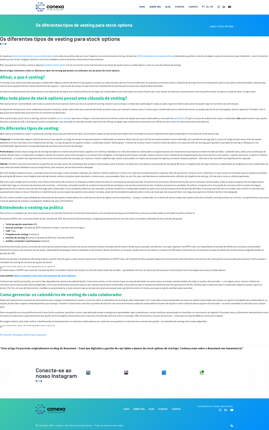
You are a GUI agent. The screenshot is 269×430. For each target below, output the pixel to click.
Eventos (179, 6)
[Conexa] (50, 7)
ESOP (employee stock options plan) (154, 56)
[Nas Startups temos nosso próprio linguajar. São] (164, 373)
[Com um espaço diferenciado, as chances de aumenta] (88, 373)
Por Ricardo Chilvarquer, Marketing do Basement (23, 334)
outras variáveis (64, 118)
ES (207, 7)
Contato (193, 6)
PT (203, 7)
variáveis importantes (54, 65)
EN (211, 7)
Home (142, 6)
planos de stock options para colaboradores (33, 56)
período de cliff (180, 118)
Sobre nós (155, 6)
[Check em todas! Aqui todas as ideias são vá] (202, 373)
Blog (168, 6)
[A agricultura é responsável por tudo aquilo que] (126, 373)
